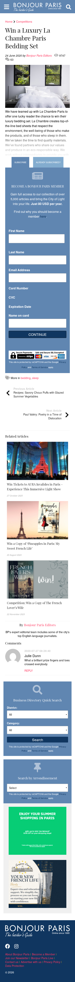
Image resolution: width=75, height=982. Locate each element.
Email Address (19, 270)
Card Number (18, 288)
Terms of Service (40, 367)
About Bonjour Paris (17, 954)
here (43, 216)
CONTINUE (37, 334)
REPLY (28, 670)
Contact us (11, 962)
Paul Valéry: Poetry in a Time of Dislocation (42, 414)
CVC (12, 297)
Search (37, 739)
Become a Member (43, 954)
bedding (26, 378)
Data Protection (14, 966)
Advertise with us (31, 962)
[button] (37, 486)
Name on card (19, 315)
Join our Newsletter (17, 958)
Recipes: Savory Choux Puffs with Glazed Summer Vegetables (38, 392)
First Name (16, 231)
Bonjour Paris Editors (39, 55)
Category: (13, 723)
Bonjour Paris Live (42, 958)
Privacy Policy (52, 962)
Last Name (16, 252)
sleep (35, 378)
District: (12, 707)
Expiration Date (20, 306)
